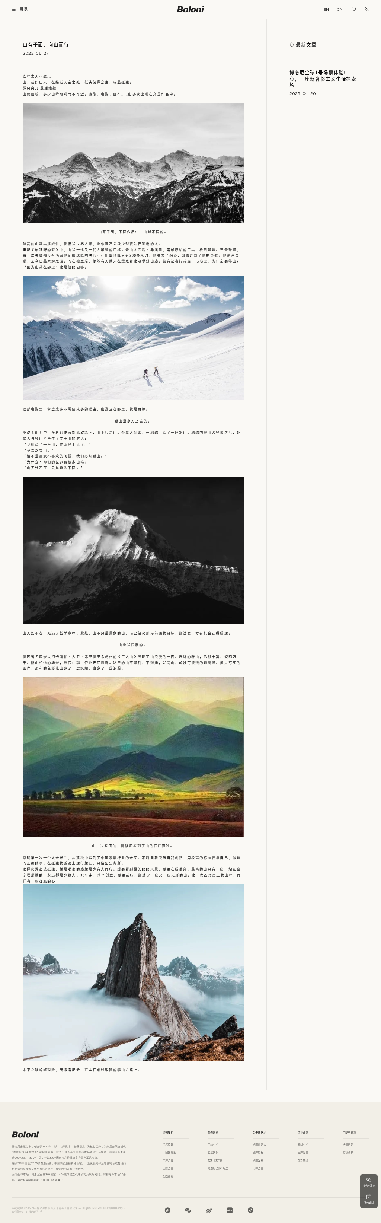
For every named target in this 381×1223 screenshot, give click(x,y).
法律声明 (348, 1144)
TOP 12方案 (215, 1160)
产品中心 (213, 1144)
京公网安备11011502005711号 (27, 1212)
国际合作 (168, 1168)
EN (326, 9)
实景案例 (213, 1152)
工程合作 (168, 1160)
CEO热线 (303, 1160)
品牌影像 (303, 1152)
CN (340, 9)
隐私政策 (348, 1152)
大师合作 (258, 1168)
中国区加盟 (169, 1152)
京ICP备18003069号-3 (113, 1208)
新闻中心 (303, 1144)
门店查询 (168, 1144)
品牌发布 (258, 1160)
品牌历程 (258, 1152)
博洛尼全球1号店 (218, 1168)
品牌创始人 (259, 1144)
